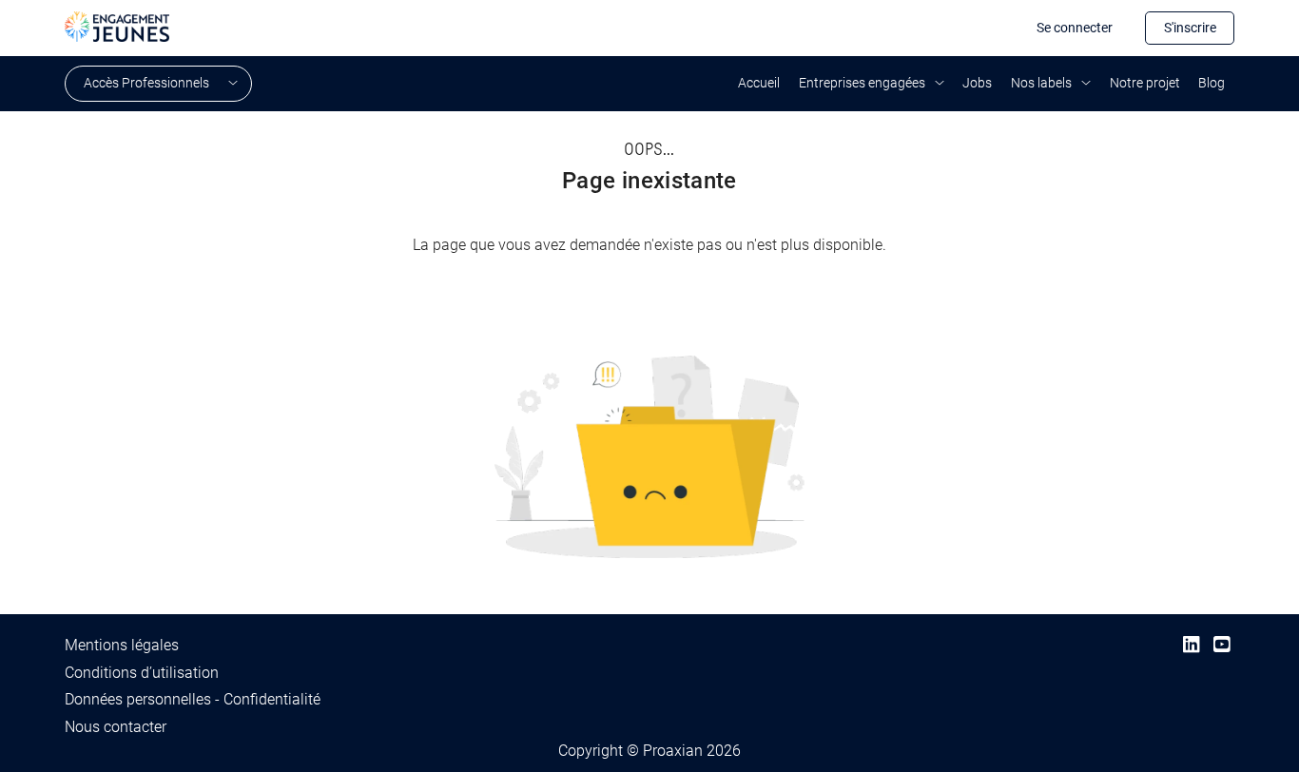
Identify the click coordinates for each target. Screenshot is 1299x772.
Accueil (759, 82)
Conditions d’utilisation (142, 673)
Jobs (977, 82)
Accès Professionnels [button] (146, 82)
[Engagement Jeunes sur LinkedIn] (1191, 645)
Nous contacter (115, 727)
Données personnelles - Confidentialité (192, 699)
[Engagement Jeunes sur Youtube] (1221, 645)
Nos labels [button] (1041, 82)
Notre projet (1145, 82)
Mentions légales (122, 645)
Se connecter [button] (1075, 27)
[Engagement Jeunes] (117, 25)
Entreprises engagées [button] (862, 82)
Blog (1211, 82)
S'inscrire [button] (1190, 27)
